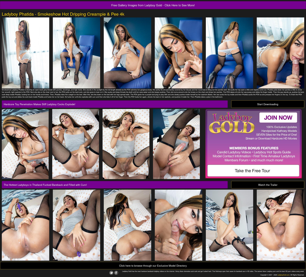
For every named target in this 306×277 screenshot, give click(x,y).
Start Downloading (267, 104)
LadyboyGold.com (283, 275)
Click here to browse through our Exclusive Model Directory (153, 265)
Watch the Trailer (267, 184)
